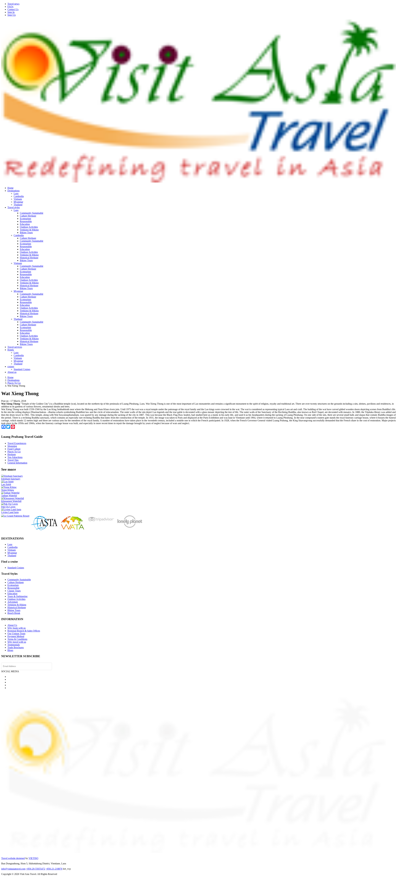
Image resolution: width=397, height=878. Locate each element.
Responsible (26, 221)
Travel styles (13, 207)
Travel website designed (13, 858)
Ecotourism (25, 218)
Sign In (11, 12)
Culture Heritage (28, 215)
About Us (12, 625)
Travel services (14, 347)
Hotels (10, 349)
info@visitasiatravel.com (13, 868)
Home (10, 188)
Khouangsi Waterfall (11, 501)
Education (25, 224)
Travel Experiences (16, 443)
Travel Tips (12, 460)
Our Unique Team (16, 633)
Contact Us (12, 9)
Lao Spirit (6, 484)
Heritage (11, 454)
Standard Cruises (22, 369)
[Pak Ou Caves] (9, 504)
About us (11, 372)
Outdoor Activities (29, 227)
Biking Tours (26, 232)
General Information (17, 462)
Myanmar (18, 202)
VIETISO (33, 858)
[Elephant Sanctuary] (12, 476)
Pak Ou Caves (8, 506)
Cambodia (19, 196)
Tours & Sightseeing (17, 596)
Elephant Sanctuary (10, 478)
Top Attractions (14, 457)
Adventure (12, 602)
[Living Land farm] (11, 509)
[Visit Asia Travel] (198, 181)
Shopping (12, 446)
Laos (16, 193)
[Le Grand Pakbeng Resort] (15, 516)
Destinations (13, 190)
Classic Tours (14, 590)
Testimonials (13, 644)
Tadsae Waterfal (9, 495)
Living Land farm (10, 512)
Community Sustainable (31, 213)
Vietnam (18, 199)
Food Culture (13, 449)
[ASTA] (44, 529)
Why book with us (16, 628)
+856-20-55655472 (35, 868)
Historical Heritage (29, 257)
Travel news (13, 3)
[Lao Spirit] (7, 481)
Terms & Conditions (17, 639)
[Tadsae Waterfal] (10, 492)
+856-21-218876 (54, 868)
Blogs (10, 650)
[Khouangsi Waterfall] (12, 498)
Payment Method (15, 636)
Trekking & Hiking (29, 229)
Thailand (18, 204)
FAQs (10, 6)
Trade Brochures (15, 647)
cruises (10, 366)
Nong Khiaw (7, 490)
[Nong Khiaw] (9, 487)
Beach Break (13, 613)
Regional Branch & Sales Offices (23, 630)
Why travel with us (16, 642)
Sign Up (11, 15)
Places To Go (14, 451)
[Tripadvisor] (101, 522)
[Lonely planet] (129, 527)
